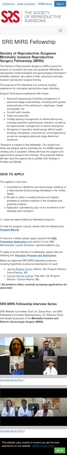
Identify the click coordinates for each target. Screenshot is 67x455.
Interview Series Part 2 (12, 431)
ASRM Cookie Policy (43, 445)
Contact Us (8, 3)
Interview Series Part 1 (12, 380)
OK (61, 450)
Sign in (60, 3)
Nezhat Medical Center (19, 269)
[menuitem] (9, 3)
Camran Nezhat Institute (20, 276)
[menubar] (28, 3)
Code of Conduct (26, 3)
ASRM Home (45, 3)
